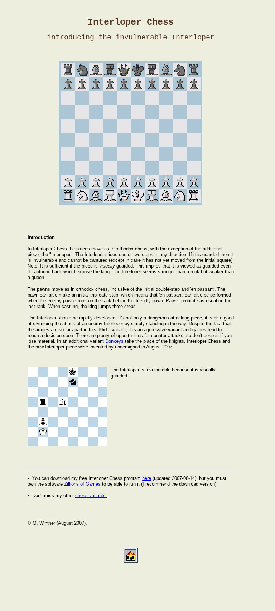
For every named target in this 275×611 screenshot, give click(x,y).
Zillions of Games (82, 484)
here (146, 478)
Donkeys (114, 341)
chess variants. (91, 495)
